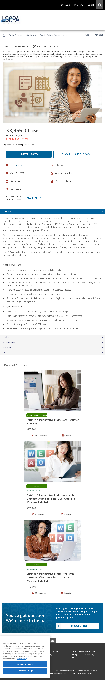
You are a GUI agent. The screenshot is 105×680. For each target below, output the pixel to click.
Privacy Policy (87, 673)
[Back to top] (52, 651)
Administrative (31, 35)
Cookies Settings (25, 671)
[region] (25, 657)
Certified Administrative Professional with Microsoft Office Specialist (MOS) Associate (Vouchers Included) (50, 498)
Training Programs (15, 35)
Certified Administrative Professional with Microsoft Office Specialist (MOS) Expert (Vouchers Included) (50, 577)
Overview (7, 211)
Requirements (9, 342)
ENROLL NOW (28, 154)
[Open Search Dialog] (99, 4)
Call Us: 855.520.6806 (92, 35)
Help (73, 657)
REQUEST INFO (34, 198)
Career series (16, 165)
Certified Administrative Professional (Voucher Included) (52, 421)
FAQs (5, 352)
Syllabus (6, 337)
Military (74, 654)
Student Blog (89, 654)
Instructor (7, 347)
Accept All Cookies (25, 664)
